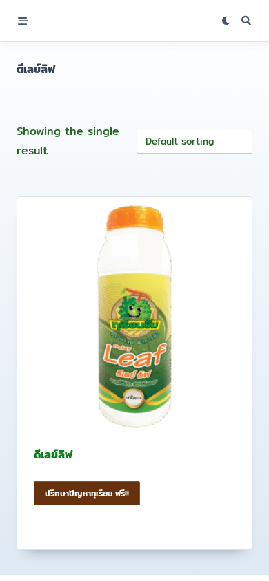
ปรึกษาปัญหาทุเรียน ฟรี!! (87, 493)
